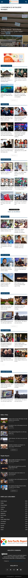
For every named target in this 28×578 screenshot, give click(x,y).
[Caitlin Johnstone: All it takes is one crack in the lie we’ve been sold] (21, 315)
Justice (2, 529)
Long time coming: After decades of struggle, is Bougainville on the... (5, 284)
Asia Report (16, 76)
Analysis (2, 92)
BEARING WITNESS (5, 159)
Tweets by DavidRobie (14, 211)
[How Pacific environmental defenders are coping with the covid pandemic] (21, 88)
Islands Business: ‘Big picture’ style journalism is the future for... (6, 246)
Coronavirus (3, 115)
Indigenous (3, 513)
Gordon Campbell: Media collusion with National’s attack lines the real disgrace (21, 344)
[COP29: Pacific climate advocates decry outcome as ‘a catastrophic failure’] (7, 73)
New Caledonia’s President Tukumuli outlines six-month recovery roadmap (6, 269)
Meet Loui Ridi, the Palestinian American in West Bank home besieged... (21, 269)
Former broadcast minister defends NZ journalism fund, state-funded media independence (7, 134)
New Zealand (4, 511)
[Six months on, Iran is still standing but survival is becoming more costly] (21, 300)
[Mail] (10, 569)
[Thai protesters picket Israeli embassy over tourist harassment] (4, 474)
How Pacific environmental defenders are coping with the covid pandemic (20, 95)
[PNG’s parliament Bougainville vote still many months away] (7, 315)
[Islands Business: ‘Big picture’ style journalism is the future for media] (7, 239)
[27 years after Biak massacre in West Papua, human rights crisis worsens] (7, 195)
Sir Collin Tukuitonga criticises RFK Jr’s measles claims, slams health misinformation (7, 118)
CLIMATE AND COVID (6, 66)
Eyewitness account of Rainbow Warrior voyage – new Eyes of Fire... (21, 203)
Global (2, 356)
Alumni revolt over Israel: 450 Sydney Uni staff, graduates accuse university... (6, 307)
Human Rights (4, 505)
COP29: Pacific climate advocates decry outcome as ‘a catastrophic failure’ (6, 80)
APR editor (3, 33)
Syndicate (3, 507)
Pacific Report (4, 501)
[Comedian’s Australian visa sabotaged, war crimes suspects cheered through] (4, 446)
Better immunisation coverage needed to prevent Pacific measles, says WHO (20, 118)
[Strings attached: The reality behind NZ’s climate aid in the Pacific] (7, 88)
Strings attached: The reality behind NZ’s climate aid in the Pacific (6, 95)
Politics (2, 503)
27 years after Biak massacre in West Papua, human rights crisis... (7, 203)
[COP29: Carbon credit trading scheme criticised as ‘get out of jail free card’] (21, 73)
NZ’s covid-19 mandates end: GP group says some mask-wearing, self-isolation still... (7, 150)
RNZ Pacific (3, 515)
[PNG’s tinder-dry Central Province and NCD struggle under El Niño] (21, 277)
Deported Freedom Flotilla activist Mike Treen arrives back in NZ (7, 360)
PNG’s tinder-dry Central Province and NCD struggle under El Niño (20, 284)
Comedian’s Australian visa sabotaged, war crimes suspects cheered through (17, 445)
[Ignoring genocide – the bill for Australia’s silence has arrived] (7, 182)
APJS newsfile (3, 227)
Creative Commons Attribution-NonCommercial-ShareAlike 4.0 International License (13, 557)
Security (2, 525)
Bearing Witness (17, 199)
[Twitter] (17, 569)
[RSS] (14, 569)
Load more (13, 100)
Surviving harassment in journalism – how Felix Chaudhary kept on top (19, 246)
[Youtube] (20, 569)
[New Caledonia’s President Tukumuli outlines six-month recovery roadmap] (7, 262)
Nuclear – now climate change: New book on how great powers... (20, 174)
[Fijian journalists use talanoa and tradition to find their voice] (7, 223)
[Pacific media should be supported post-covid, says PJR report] (21, 143)
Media (2, 517)
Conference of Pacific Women (6, 27)
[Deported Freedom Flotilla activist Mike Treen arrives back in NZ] (7, 352)
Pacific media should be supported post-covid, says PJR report (20, 150)
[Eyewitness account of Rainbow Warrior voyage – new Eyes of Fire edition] (21, 195)
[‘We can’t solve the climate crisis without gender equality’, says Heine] (11, 43)
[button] (26, 2)
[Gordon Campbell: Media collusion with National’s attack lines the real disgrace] (21, 337)
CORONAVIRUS (4, 104)
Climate (2, 76)
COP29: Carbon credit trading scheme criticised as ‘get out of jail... (20, 80)
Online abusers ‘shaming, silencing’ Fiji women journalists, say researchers (20, 231)
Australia (16, 319)
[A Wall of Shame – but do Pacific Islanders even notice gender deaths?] (14, 23)
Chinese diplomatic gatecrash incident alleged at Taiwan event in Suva (21, 360)
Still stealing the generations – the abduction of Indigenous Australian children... (6, 344)
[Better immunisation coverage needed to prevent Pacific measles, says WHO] (21, 111)
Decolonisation (3, 319)
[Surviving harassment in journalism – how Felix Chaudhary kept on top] (21, 239)
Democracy (3, 523)
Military (2, 527)
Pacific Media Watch (5, 519)
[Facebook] (7, 569)
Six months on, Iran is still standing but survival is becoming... (20, 307)
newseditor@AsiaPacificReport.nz (16, 561)
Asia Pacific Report (21, 555)
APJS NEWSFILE (5, 216)
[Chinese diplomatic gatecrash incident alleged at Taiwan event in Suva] (21, 352)
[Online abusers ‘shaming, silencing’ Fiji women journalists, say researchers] (21, 223)
